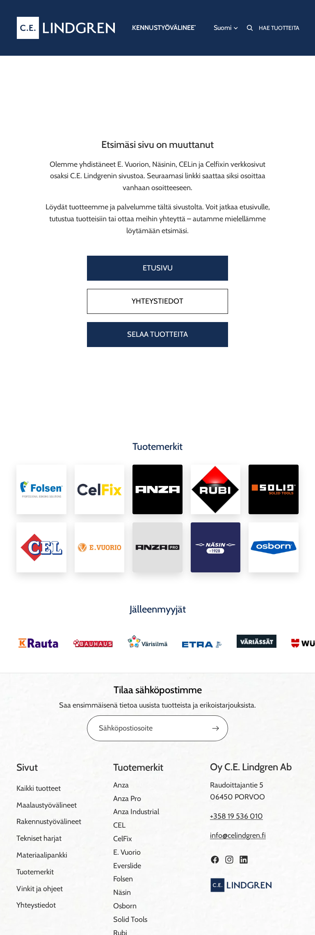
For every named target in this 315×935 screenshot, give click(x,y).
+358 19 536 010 (236, 816)
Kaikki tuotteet (38, 788)
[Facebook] (215, 860)
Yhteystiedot (157, 301)
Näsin (122, 892)
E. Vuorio (127, 852)
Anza (121, 785)
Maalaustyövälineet (46, 805)
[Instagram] (229, 860)
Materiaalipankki (41, 855)
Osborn (125, 905)
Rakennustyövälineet (48, 821)
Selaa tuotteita (157, 334)
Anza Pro (127, 798)
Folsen (123, 878)
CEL (119, 825)
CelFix (122, 838)
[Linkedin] (244, 860)
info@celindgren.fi (238, 835)
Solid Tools (130, 919)
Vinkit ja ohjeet (39, 888)
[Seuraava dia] (290, 641)
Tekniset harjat (39, 838)
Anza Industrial (136, 811)
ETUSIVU (158, 267)
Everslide (127, 865)
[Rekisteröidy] (215, 728)
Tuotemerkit (35, 871)
